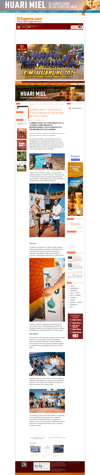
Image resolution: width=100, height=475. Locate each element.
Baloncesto (78, 295)
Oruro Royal (73, 302)
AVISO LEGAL (70, 462)
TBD (45, 473)
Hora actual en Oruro (41, 464)
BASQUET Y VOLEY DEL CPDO (84, 81)
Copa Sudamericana (73, 304)
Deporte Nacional (74, 290)
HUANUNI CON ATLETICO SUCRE (63, 81)
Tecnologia (80, 302)
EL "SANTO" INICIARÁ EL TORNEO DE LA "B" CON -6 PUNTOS (33, 81)
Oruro (71, 295)
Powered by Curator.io (79, 227)
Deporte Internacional (74, 288)
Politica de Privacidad (76, 462)
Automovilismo (73, 297)
